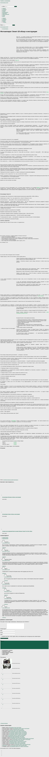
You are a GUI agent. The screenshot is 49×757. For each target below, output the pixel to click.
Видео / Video (5, 654)
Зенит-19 (17, 60)
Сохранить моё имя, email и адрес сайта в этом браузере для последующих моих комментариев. (21, 636)
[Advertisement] (24, 716)
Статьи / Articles (5, 653)
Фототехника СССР (4, 2)
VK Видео (14, 420)
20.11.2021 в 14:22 (6, 551)
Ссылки (3, 11)
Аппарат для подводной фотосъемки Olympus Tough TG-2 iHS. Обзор (17, 531)
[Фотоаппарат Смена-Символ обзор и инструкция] (7, 693)
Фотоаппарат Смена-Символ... (16, 693)
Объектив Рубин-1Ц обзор (18, 729)
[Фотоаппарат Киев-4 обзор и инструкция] (7, 668)
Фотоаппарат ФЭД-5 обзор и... (16, 683)
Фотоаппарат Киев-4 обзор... (16, 668)
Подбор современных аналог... (16, 673)
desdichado (4, 745)
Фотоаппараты (5, 12)
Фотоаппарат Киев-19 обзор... (16, 663)
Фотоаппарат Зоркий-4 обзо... (16, 703)
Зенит (6, 479)
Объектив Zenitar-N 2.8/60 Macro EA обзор (18, 741)
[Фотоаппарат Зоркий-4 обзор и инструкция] (7, 703)
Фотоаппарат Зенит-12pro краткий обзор (16, 730)
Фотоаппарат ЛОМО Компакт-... (16, 698)
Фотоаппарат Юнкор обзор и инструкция (21, 728)
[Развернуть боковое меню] (0, 640)
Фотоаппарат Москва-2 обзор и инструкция (11, 497)
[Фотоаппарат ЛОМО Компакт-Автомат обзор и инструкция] (7, 698)
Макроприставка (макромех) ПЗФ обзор (16, 736)
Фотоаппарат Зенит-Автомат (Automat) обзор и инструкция (22, 738)
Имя (1, 630)
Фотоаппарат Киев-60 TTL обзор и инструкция (19, 746)
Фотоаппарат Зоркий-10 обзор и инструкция (18, 732)
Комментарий (3, 628)
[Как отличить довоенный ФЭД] (7, 688)
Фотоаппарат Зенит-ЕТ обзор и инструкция (17, 734)
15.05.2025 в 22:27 (6, 584)
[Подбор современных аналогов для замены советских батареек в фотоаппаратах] (7, 673)
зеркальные (10, 479)
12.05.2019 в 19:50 (6, 542)
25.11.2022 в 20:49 (6, 560)
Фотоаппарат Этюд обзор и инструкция (18, 731)
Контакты (4, 10)
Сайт (1, 634)
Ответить (4, 547)
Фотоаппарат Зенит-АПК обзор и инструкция (21, 739)
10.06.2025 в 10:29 (8, 598)
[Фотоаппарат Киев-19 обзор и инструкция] (7, 663)
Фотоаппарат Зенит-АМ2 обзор (15, 727)
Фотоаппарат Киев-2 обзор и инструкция (11, 514)
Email (1, 632)
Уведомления (5, 538)
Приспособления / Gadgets (7, 652)
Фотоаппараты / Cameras (7, 650)
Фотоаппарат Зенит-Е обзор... (16, 678)
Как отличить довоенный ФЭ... (16, 688)
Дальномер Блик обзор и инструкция (17, 737)
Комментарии (5, 537)
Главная (4, 8)
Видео (3, 16)
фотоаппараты (15, 479)
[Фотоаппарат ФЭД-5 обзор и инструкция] (7, 683)
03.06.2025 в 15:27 (8, 591)
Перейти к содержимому (5, 0)
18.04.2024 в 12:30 (8, 576)
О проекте (4, 9)
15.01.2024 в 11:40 (6, 569)
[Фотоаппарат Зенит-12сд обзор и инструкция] (7, 708)
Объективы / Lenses (6, 651)
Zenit (4, 479)
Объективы (4, 13)
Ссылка (15, 442)
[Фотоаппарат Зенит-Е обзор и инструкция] (7, 678)
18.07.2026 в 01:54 (6, 607)
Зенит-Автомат (41, 295)
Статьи (3, 15)
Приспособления (5, 14)
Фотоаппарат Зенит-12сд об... (16, 708)
